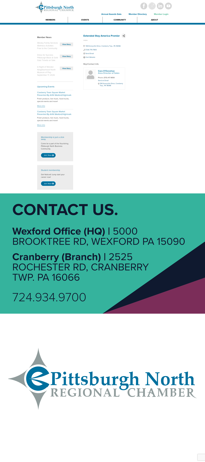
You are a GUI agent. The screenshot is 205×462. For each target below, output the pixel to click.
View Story (66, 44)
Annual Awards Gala (111, 14)
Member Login (161, 14)
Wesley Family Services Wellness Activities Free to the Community (47, 46)
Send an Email (103, 80)
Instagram (152, 6)
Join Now (47, 155)
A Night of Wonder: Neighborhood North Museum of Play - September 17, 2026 (46, 71)
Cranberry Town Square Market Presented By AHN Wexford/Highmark (54, 93)
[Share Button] (123, 35)
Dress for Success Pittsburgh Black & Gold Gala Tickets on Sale (47, 58)
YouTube (168, 6)
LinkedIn (160, 6)
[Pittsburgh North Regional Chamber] (54, 11)
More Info (41, 106)
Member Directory (138, 14)
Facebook (143, 6)
